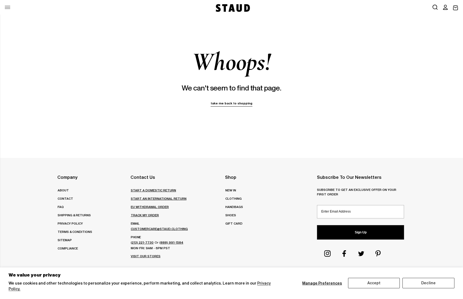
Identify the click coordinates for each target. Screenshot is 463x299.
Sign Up (361, 232)
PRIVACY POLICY (70, 223)
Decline (428, 283)
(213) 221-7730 (142, 242)
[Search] (435, 8)
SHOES (230, 215)
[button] (445, 8)
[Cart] (455, 7)
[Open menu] (7, 7)
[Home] (232, 8)
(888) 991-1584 (171, 242)
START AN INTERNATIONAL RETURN (158, 198)
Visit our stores (145, 256)
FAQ (61, 207)
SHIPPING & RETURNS (74, 215)
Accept (374, 283)
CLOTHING (233, 198)
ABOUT (63, 190)
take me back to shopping (231, 103)
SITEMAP (65, 240)
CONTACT (65, 198)
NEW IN (230, 190)
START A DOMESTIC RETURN (153, 190)
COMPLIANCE (68, 248)
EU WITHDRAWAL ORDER (150, 207)
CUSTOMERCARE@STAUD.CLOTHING (159, 228)
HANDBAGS (234, 207)
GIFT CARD (233, 223)
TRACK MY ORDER (145, 215)
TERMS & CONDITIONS (75, 231)
